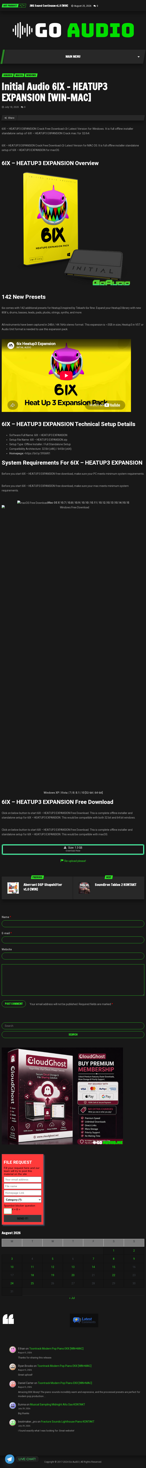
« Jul (72, 1298)
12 (52, 1267)
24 (11, 1283)
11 (32, 1267)
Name (6, 917)
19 (52, 1275)
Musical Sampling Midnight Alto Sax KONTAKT (57, 1404)
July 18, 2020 (12, 107)
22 (113, 1275)
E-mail (7, 933)
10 (11, 1267)
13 (73, 1267)
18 (32, 1275)
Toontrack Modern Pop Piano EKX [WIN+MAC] (56, 1348)
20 (73, 1275)
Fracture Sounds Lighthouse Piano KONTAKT (67, 1421)
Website (7, 949)
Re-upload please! (75, 860)
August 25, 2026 (82, 6)
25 (32, 1283)
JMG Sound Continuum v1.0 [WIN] (49, 6)
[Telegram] (10, 1459)
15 (113, 1267)
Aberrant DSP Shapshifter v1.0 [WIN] (43, 887)
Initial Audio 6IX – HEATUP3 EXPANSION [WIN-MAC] (55, 92)
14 (93, 1267)
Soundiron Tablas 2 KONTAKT (115, 884)
